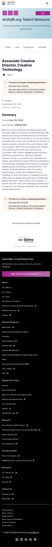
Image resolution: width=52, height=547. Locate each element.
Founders (6, 336)
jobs (17, 47)
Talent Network (8, 341)
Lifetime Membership (10, 350)
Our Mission (7, 287)
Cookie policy (32, 246)
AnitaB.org (34, 532)
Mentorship (6, 327)
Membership (7, 345)
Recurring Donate (9, 390)
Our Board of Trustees (11, 301)
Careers (5, 315)
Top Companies (8, 443)
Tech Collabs (7, 368)
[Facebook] (10, 13)
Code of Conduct (9, 522)
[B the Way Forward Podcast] (35, 539)
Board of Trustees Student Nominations (18, 306)
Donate (5, 385)
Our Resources (8, 472)
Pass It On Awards (9, 456)
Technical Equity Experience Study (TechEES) (20, 430)
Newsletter (6, 498)
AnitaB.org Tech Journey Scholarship (17, 460)
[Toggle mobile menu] (47, 3)
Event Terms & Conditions (12, 519)
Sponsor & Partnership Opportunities (17, 394)
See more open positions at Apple (26, 223)
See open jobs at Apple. (19, 86)
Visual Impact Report (10, 439)
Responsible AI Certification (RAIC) (15, 364)
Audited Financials (9, 310)
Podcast (5, 482)
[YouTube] (26, 539)
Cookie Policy (7, 516)
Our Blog (5, 477)
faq (43, 13)
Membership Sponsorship (12, 399)
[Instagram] (5, 13)
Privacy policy (20, 246)
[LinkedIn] (16, 13)
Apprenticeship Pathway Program (15, 332)
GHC (4, 373)
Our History (6, 292)
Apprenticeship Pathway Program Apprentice (20, 355)
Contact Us (6, 494)
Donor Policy (7, 525)
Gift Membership (8, 413)
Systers (5, 408)
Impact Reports (8, 434)
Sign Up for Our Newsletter (24, 273)
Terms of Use (7, 513)
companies (28, 47)
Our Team (6, 296)
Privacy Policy (7, 510)
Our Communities (9, 404)
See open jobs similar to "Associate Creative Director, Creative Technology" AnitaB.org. (27, 90)
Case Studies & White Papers (13, 425)
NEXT (4, 359)
